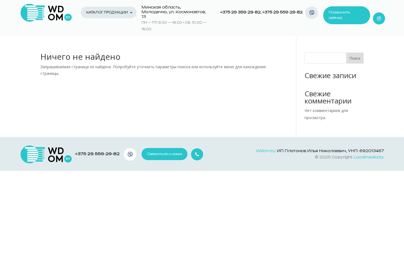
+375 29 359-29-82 (240, 12)
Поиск (355, 58)
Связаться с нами (164, 154)
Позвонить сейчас (339, 15)
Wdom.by (266, 151)
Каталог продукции (107, 12)
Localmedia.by (369, 157)
